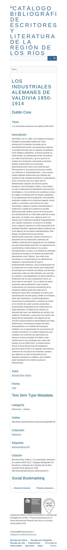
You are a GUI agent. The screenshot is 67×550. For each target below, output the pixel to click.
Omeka (53, 546)
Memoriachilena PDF (21, 447)
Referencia (16, 434)
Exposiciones (34, 543)
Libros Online (16, 546)
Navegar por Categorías (41, 540)
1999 (14, 388)
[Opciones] (50, 58)
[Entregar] (54, 58)
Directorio (29, 546)
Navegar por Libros (18, 540)
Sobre (40, 546)
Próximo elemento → (46, 488)
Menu (14, 69)
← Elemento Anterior (21, 488)
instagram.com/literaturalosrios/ (23, 535)
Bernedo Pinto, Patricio (21, 375)
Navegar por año (17, 543)
